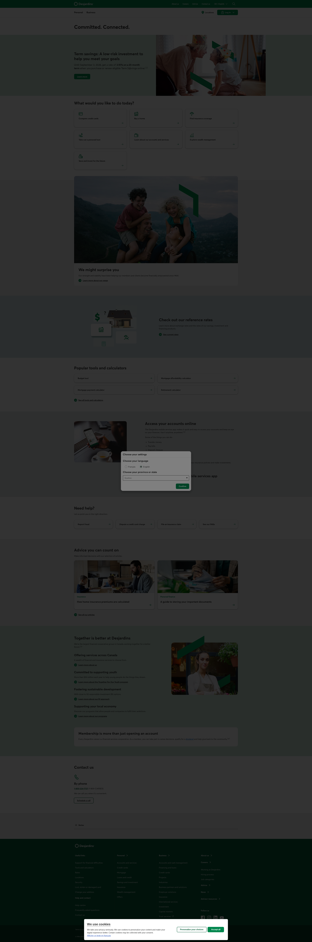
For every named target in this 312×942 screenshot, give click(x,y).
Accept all (215, 929)
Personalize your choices (191, 929)
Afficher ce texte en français (99, 936)
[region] (156, 929)
